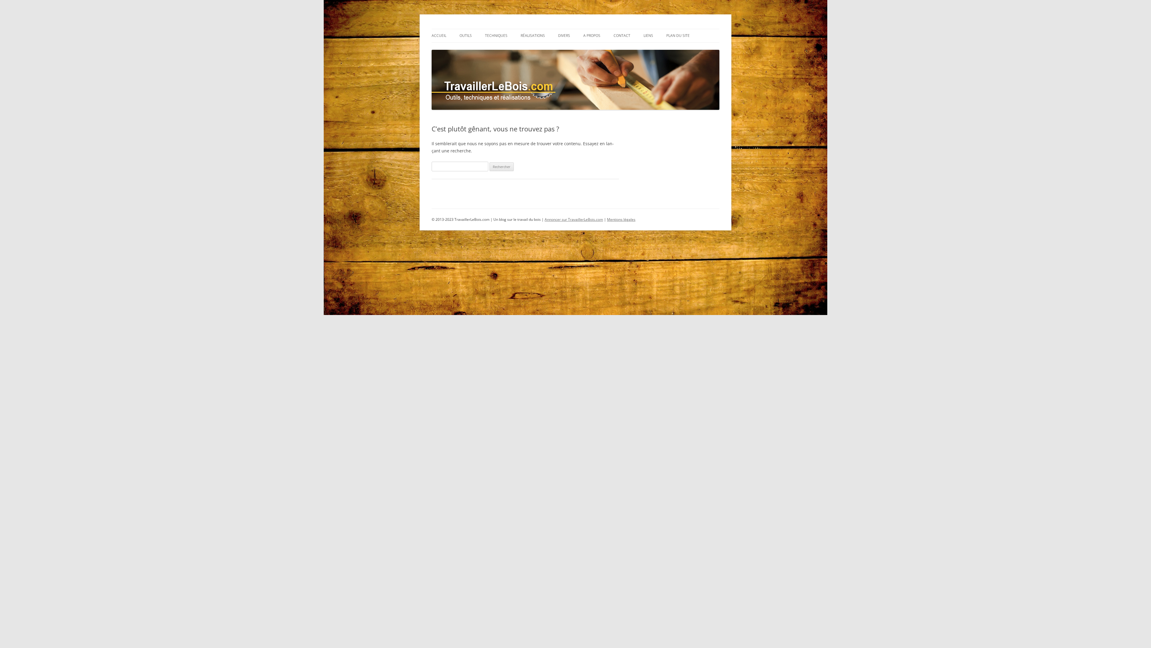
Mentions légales (621, 219)
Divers (564, 35)
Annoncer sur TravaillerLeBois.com (574, 219)
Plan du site (678, 35)
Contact (622, 35)
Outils (466, 35)
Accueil (439, 35)
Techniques (496, 35)
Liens (648, 35)
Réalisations (533, 35)
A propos (591, 35)
